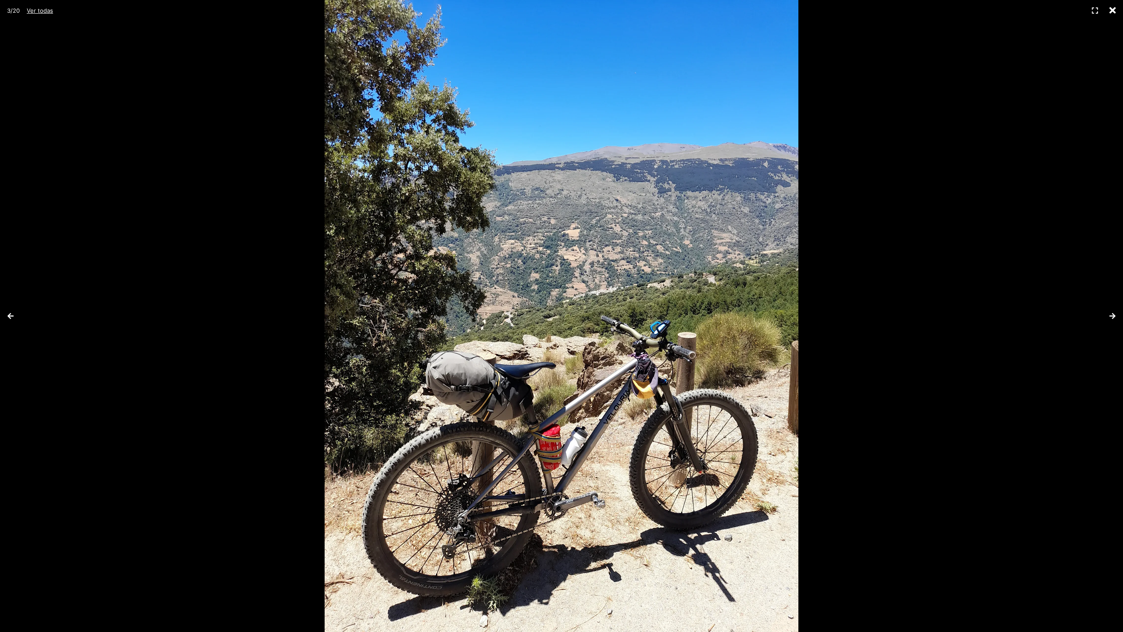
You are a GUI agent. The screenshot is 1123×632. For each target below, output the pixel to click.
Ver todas (40, 10)
